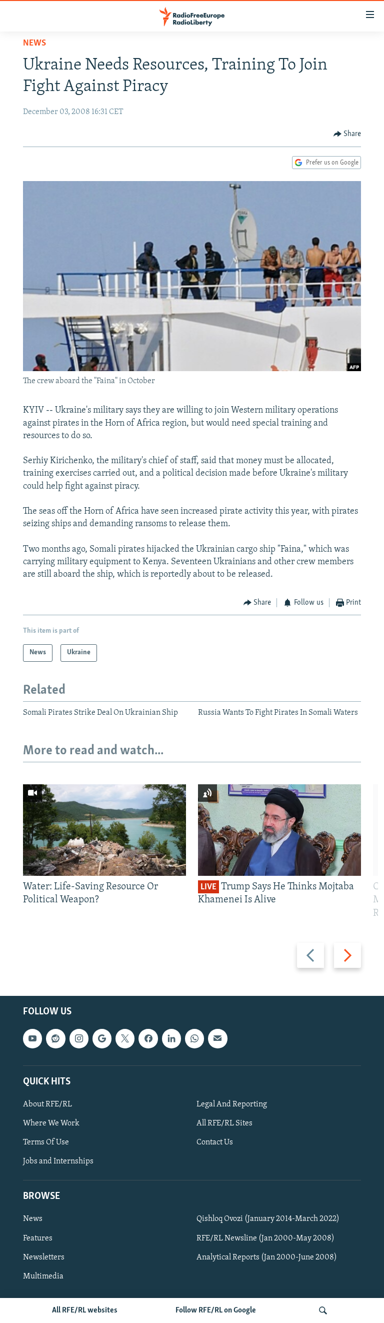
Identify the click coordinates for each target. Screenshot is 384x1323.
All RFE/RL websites (85, 1310)
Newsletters (43, 1257)
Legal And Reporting (231, 1104)
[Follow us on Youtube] (32, 1038)
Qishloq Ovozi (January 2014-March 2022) (268, 1219)
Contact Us (214, 1142)
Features (37, 1238)
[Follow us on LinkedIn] (171, 1038)
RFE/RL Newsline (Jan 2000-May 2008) (265, 1238)
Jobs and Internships (58, 1161)
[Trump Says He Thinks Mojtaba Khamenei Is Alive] (279, 830)
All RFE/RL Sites (224, 1123)
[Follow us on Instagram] (79, 1038)
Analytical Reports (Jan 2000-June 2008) (266, 1257)
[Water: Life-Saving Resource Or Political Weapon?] (104, 830)
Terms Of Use (46, 1142)
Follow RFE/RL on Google (216, 1310)
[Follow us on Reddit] (55, 1038)
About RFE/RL (47, 1104)
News (34, 43)
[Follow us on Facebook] (148, 1038)
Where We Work (51, 1123)
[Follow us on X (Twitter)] (125, 1038)
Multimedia (43, 1276)
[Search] (323, 1310)
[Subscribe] (217, 1038)
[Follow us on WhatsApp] (194, 1038)
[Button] (348, 134)
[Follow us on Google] (102, 1038)
